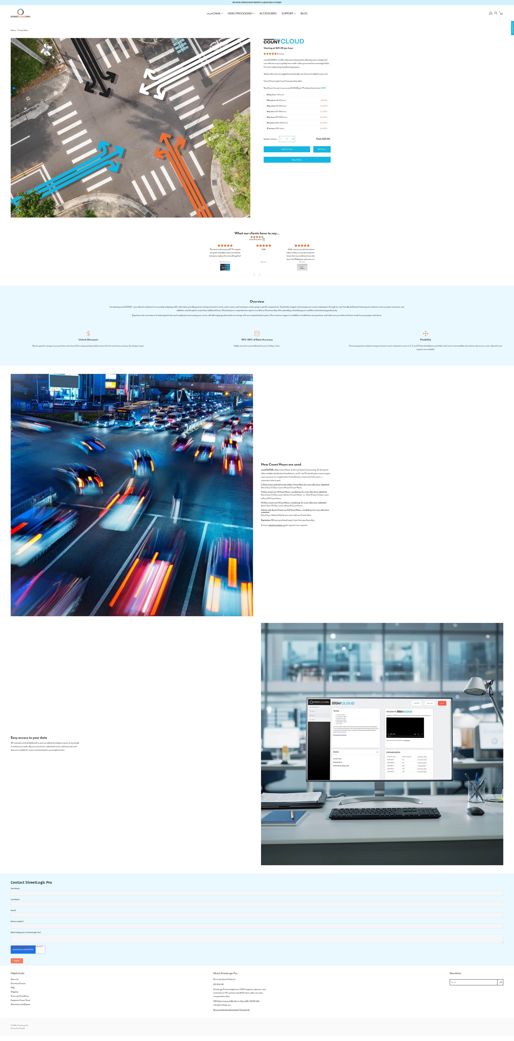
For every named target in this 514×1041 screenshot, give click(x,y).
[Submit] (500, 982)
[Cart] (501, 13)
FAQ (13, 987)
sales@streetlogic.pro (277, 525)
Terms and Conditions (20, 996)
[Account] (491, 13)
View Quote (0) (512, 28)
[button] (495, 13)
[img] (257, 237)
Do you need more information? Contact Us (231, 1009)
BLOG (304, 13)
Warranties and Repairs (20, 1004)
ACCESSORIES (268, 13)
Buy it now (297, 159)
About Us (15, 979)
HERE (323, 88)
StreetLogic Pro (22, 1025)
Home (13, 30)
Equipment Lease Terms (20, 1000)
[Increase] (293, 139)
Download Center (18, 983)
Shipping (14, 991)
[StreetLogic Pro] (20, 13)
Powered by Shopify (18, 1028)
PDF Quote (322, 149)
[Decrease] (281, 139)
